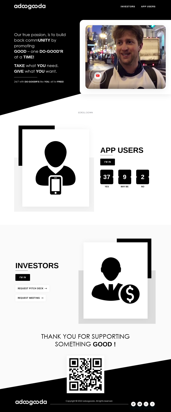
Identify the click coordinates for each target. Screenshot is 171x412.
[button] (97, 76)
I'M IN (107, 162)
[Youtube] (139, 404)
